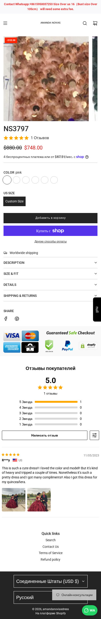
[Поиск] (85, 23)
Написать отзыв (44, 435)
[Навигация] (5, 23)
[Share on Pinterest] (17, 319)
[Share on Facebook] (6, 319)
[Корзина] (95, 23)
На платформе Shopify (50, 613)
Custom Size (14, 201)
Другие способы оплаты (51, 241)
